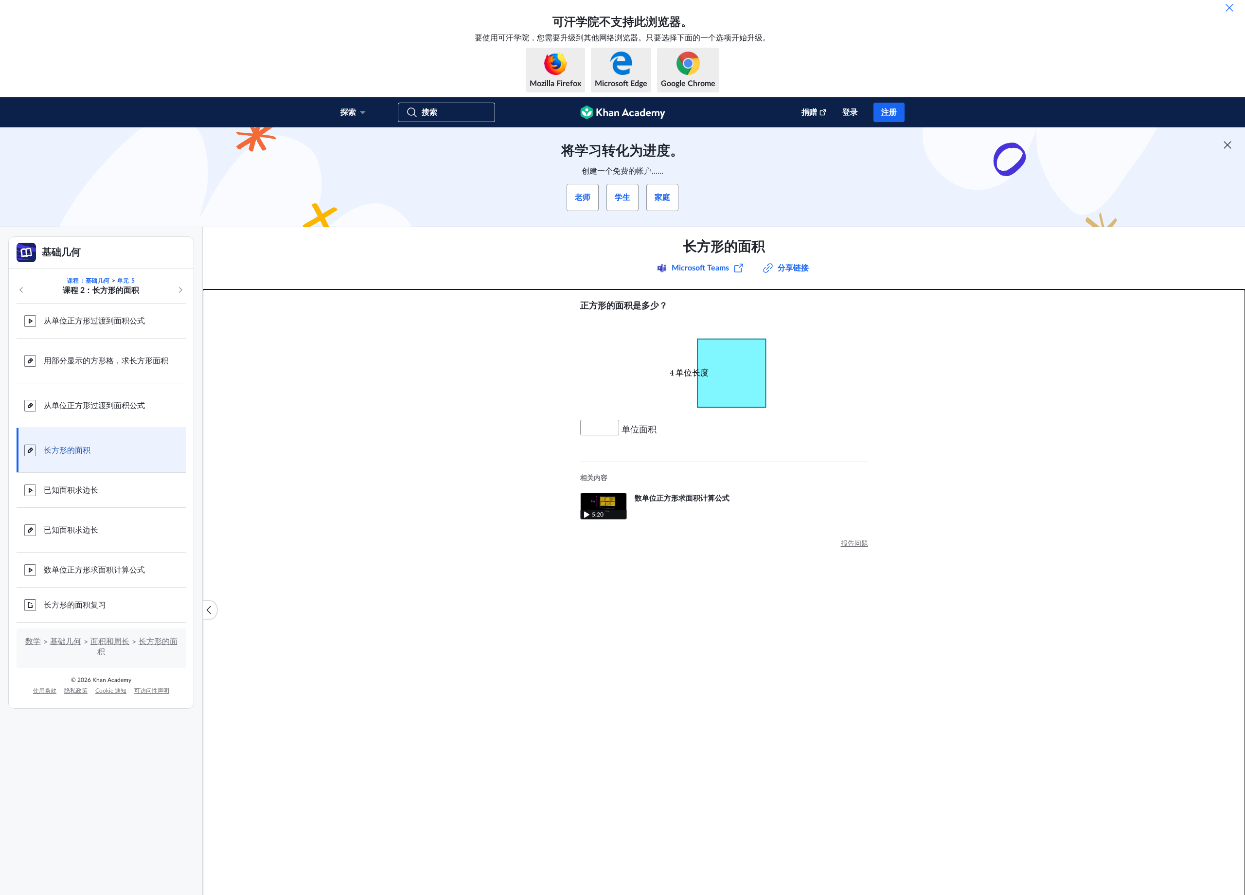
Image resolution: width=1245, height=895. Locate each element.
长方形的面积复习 (75, 605)
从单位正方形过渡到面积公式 (94, 321)
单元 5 (126, 281)
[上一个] (21, 290)
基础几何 (65, 641)
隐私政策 (76, 691)
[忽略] (1229, 8)
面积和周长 (109, 641)
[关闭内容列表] (210, 610)
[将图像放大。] (723, 365)
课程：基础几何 (88, 281)
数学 (33, 641)
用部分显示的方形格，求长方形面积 (106, 361)
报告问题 (854, 543)
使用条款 (44, 691)
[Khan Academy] (622, 112)
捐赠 (809, 112)
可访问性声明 (151, 691)
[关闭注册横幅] (1227, 145)
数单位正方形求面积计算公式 (94, 570)
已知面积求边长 (71, 490)
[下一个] (180, 290)
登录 (850, 112)
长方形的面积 (67, 450)
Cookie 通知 (110, 691)
